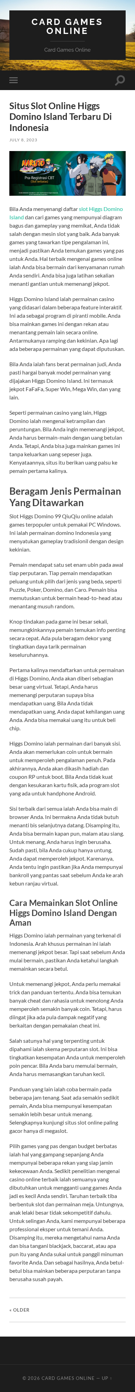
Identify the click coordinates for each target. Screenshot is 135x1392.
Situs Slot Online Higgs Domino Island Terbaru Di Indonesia (60, 116)
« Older (19, 1310)
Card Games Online (67, 26)
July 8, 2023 (23, 139)
